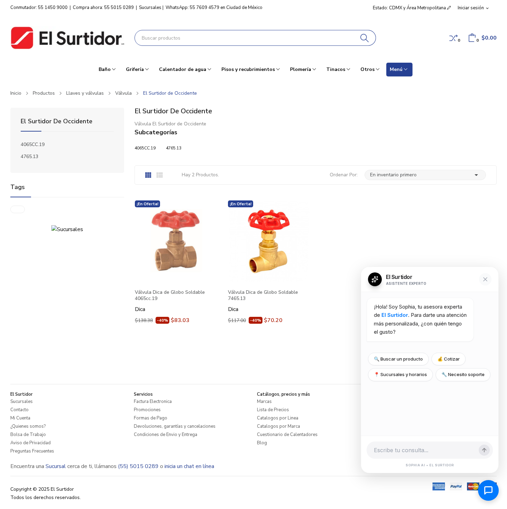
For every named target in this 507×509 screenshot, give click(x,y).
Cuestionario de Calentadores (287, 435)
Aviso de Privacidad (30, 443)
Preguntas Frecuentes (32, 451)
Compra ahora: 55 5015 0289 (103, 7)
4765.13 (29, 156)
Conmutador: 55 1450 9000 (39, 7)
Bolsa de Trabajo (28, 435)
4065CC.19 (32, 144)
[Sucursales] (67, 229)
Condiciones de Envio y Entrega (165, 435)
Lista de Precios (273, 410)
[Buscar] (365, 38)
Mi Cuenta (20, 418)
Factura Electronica (153, 401)
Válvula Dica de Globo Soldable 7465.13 (263, 295)
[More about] (17, 209)
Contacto (19, 410)
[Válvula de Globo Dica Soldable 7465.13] (269, 241)
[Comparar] (453, 38)
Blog (262, 443)
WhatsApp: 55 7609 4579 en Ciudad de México (214, 7)
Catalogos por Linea (277, 418)
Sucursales (150, 7)
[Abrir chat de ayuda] (488, 490)
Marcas (264, 401)
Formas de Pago (150, 418)
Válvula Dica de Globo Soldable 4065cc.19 (170, 295)
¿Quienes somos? (28, 426)
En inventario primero (425, 175)
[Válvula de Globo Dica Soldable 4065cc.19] (176, 241)
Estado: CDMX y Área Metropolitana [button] (410, 8)
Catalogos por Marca (278, 426)
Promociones (147, 410)
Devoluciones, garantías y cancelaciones (175, 426)
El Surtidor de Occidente (56, 121)
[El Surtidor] (67, 38)
